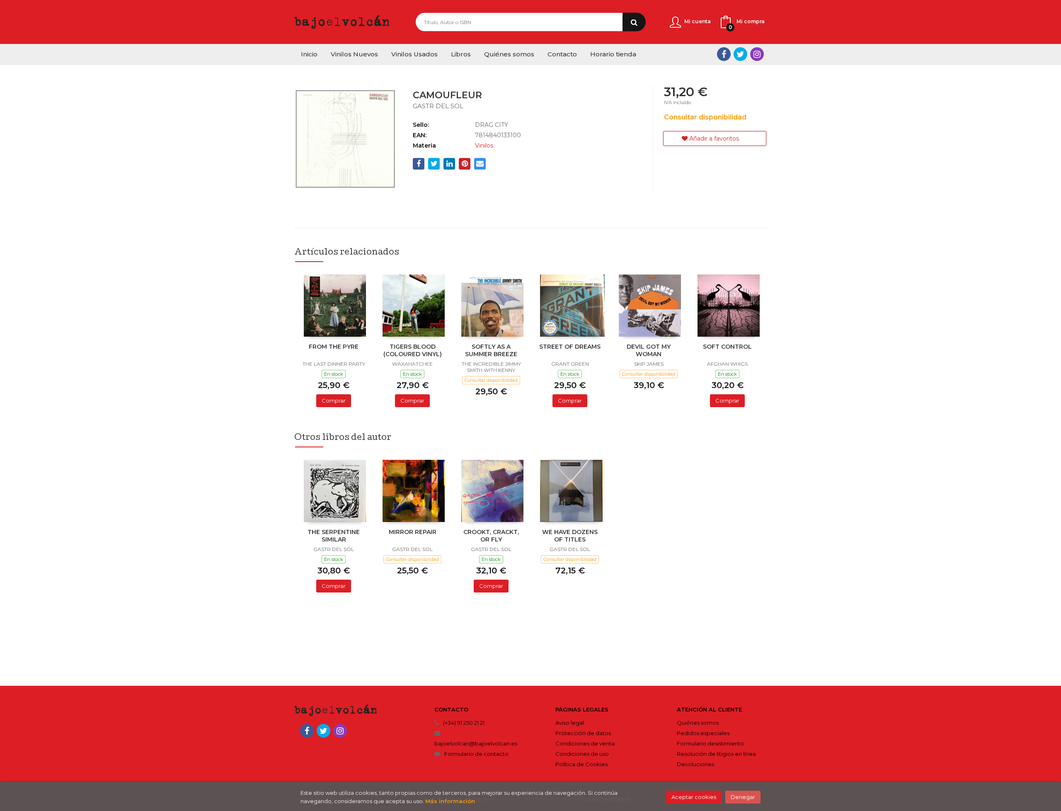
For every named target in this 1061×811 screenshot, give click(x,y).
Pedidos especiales (703, 733)
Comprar (334, 400)
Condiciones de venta (585, 743)
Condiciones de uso (582, 753)
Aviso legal (569, 722)
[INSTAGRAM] (757, 54)
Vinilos (484, 145)
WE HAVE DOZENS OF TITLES (570, 535)
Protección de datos (583, 733)
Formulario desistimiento (710, 743)
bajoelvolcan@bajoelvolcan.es (475, 743)
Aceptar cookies (693, 797)
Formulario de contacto (476, 753)
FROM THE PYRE (334, 346)
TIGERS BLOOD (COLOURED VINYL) (412, 350)
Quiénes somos (698, 722)
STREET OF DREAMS (570, 346)
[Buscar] (634, 22)
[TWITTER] (740, 54)
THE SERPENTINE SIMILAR (334, 535)
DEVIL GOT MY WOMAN (649, 350)
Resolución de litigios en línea (716, 753)
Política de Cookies (581, 764)
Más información (450, 801)
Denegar (743, 797)
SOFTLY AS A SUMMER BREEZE (491, 350)
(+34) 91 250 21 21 (463, 722)
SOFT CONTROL (727, 346)
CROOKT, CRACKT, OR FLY (491, 535)
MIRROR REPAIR (412, 532)
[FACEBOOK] (724, 54)
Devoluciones (695, 764)
